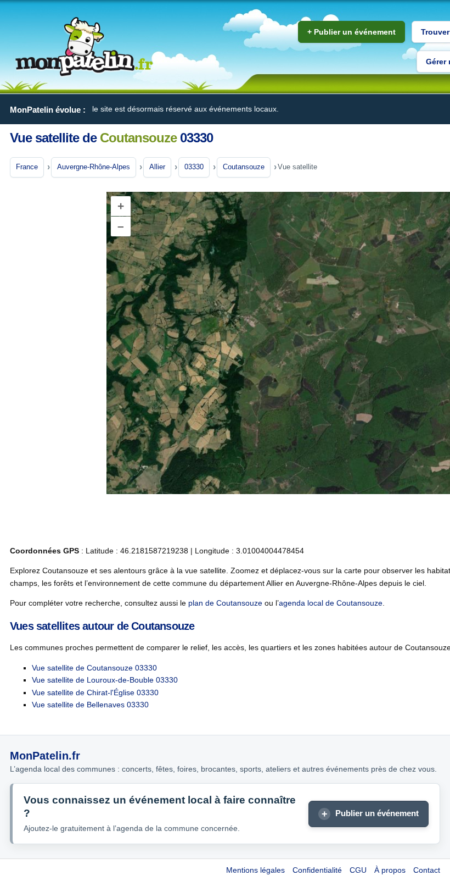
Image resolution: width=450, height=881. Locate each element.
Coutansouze (244, 167)
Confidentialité (317, 870)
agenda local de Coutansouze (331, 603)
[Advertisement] (54, 362)
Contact (426, 870)
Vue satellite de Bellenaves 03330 (90, 704)
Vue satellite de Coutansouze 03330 (94, 667)
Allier (157, 167)
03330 (194, 167)
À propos (390, 870)
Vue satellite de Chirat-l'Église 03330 (95, 692)
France (27, 167)
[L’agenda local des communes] (84, 47)
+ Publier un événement (351, 31)
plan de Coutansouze (225, 603)
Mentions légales (255, 870)
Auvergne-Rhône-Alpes (93, 167)
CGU (358, 870)
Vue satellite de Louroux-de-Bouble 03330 (105, 679)
